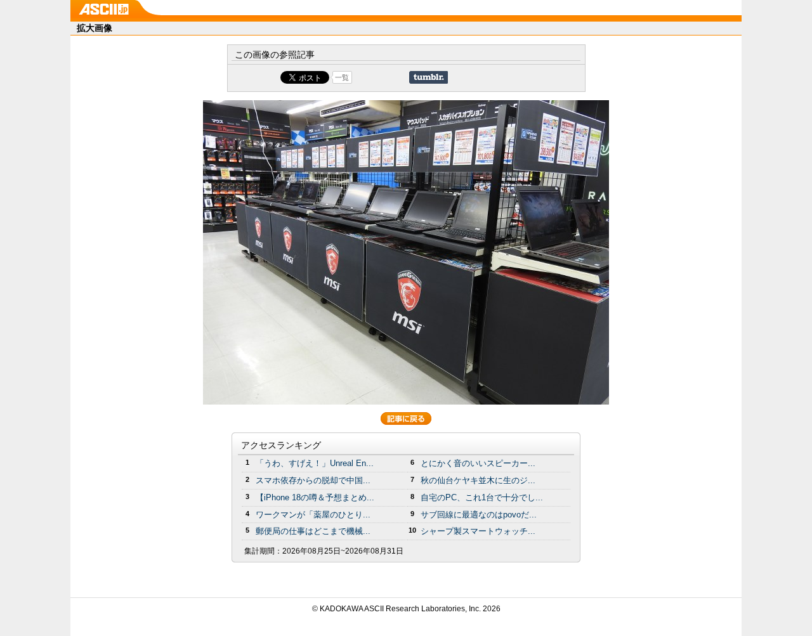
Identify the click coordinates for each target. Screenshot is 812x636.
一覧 (342, 77)
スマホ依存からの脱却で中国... (313, 480)
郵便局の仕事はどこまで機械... (313, 531)
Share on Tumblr (428, 77)
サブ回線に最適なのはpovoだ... (479, 514)
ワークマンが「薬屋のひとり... (313, 514)
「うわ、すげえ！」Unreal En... (315, 463)
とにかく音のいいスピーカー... (478, 463)
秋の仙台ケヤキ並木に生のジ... (478, 480)
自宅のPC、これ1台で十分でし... (482, 497)
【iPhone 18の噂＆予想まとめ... (315, 497)
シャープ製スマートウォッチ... (478, 531)
